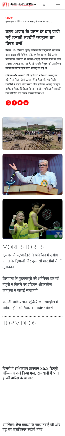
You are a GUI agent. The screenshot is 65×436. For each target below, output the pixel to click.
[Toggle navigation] (58, 4)
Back (10, 17)
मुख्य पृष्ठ (10, 21)
